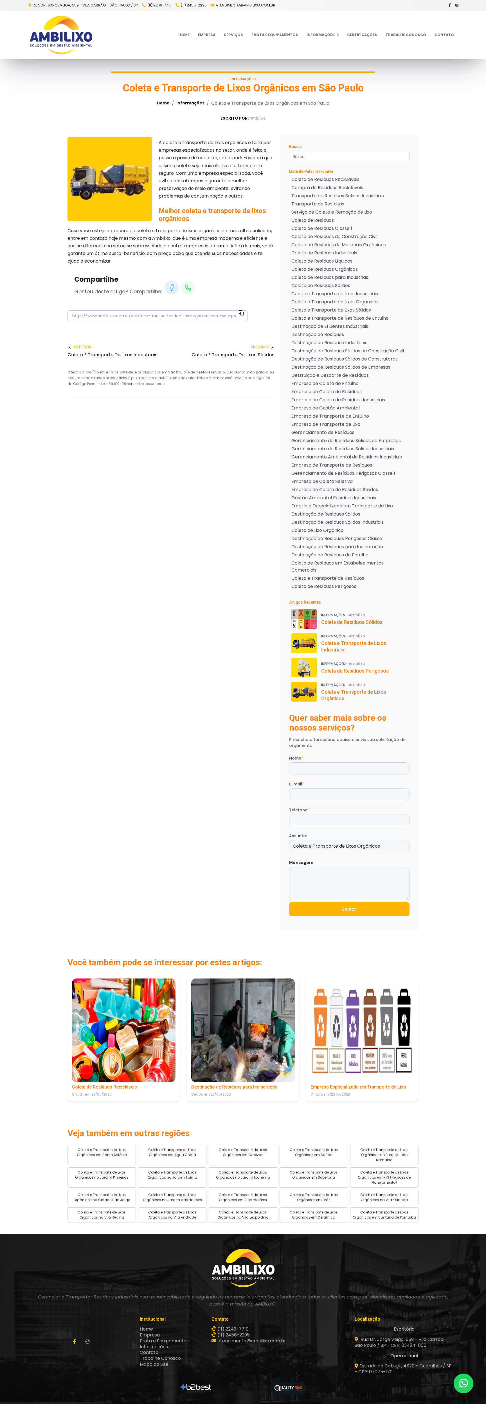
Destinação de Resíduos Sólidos (325, 514)
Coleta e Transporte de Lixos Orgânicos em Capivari (243, 1152)
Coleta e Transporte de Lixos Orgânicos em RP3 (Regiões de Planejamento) (384, 1177)
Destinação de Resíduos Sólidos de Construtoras (344, 359)
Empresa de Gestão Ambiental (325, 408)
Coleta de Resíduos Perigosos (323, 586)
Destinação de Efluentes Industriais (329, 326)
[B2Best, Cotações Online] (196, 1388)
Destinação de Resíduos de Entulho (329, 555)
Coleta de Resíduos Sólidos (320, 285)
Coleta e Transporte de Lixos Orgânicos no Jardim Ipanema (243, 1175)
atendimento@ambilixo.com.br (245, 5)
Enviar (349, 909)
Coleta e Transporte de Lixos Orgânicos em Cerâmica (314, 1215)
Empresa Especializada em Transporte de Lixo (342, 506)
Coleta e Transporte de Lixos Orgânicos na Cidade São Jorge (101, 1197)
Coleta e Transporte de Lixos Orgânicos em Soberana (314, 1175)
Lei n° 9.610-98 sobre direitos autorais (133, 383)
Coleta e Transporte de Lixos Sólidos (331, 310)
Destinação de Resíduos (317, 334)
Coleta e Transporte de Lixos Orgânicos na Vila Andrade (172, 1215)
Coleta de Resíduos (312, 220)
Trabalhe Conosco (406, 34)
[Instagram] (457, 5)
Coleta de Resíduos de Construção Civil (334, 236)
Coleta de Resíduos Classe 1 (321, 228)
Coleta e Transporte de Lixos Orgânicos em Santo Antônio (102, 1152)
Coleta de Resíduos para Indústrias (329, 277)
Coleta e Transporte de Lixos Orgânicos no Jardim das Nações (172, 1197)
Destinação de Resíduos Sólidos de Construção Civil (347, 351)
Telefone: (299, 810)
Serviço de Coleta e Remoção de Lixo (331, 212)
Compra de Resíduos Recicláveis (327, 187)
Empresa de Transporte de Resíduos (331, 465)
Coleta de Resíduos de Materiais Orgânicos (338, 244)
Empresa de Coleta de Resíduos (326, 391)
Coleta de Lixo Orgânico (317, 530)
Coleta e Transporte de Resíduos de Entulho (340, 318)
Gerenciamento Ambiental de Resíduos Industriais (346, 457)
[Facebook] (450, 5)
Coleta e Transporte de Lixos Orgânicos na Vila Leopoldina (243, 1215)
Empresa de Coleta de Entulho (325, 383)
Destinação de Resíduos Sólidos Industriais (337, 522)
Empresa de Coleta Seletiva (322, 481)
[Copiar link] (241, 314)
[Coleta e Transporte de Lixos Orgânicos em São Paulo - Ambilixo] (60, 35)
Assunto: (298, 836)
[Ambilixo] (243, 1268)
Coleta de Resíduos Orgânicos (324, 269)
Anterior (82, 347)
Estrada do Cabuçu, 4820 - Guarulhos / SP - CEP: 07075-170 (403, 1369)
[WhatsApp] (188, 288)
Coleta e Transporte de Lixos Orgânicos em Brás (314, 1197)
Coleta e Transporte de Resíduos (327, 578)
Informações (321, 34)
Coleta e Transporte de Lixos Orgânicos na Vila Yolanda (384, 1197)
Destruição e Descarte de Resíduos (330, 375)
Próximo (260, 347)
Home (184, 34)
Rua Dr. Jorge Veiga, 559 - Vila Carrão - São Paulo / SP (85, 5)
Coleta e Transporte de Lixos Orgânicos (335, 302)
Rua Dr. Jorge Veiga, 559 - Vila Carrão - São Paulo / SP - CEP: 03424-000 (401, 1342)
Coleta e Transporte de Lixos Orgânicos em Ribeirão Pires (243, 1197)
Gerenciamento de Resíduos (322, 432)
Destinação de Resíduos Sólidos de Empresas (340, 367)
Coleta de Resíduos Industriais (324, 253)
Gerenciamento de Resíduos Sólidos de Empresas (346, 440)
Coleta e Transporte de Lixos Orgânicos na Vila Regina (102, 1215)
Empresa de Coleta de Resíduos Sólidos (334, 489)
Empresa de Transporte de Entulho (330, 416)
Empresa (206, 34)
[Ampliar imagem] (110, 179)
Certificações (362, 34)
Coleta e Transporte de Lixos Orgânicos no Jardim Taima (172, 1175)
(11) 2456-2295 (194, 5)
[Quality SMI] (288, 1388)
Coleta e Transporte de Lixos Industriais (334, 293)
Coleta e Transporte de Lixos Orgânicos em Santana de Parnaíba (384, 1215)
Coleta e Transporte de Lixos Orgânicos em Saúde (314, 1152)
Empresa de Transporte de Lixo (325, 424)
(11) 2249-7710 (159, 5)
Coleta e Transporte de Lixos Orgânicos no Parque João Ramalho (384, 1154)
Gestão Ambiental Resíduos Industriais (333, 497)
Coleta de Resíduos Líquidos (321, 261)
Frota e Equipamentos (274, 34)
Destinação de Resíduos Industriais (329, 342)
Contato (444, 34)
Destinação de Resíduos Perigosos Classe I (337, 538)
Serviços (233, 34)
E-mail (296, 784)
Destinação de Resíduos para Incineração (337, 546)
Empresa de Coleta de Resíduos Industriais (338, 400)
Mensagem (301, 862)
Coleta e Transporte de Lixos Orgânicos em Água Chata (172, 1152)
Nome (296, 758)
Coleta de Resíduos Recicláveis (325, 179)
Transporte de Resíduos (317, 204)
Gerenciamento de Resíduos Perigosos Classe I (343, 473)
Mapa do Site (154, 1364)
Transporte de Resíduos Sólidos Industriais (337, 195)
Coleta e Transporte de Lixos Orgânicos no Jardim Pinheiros (101, 1175)
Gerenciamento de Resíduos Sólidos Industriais (342, 448)
